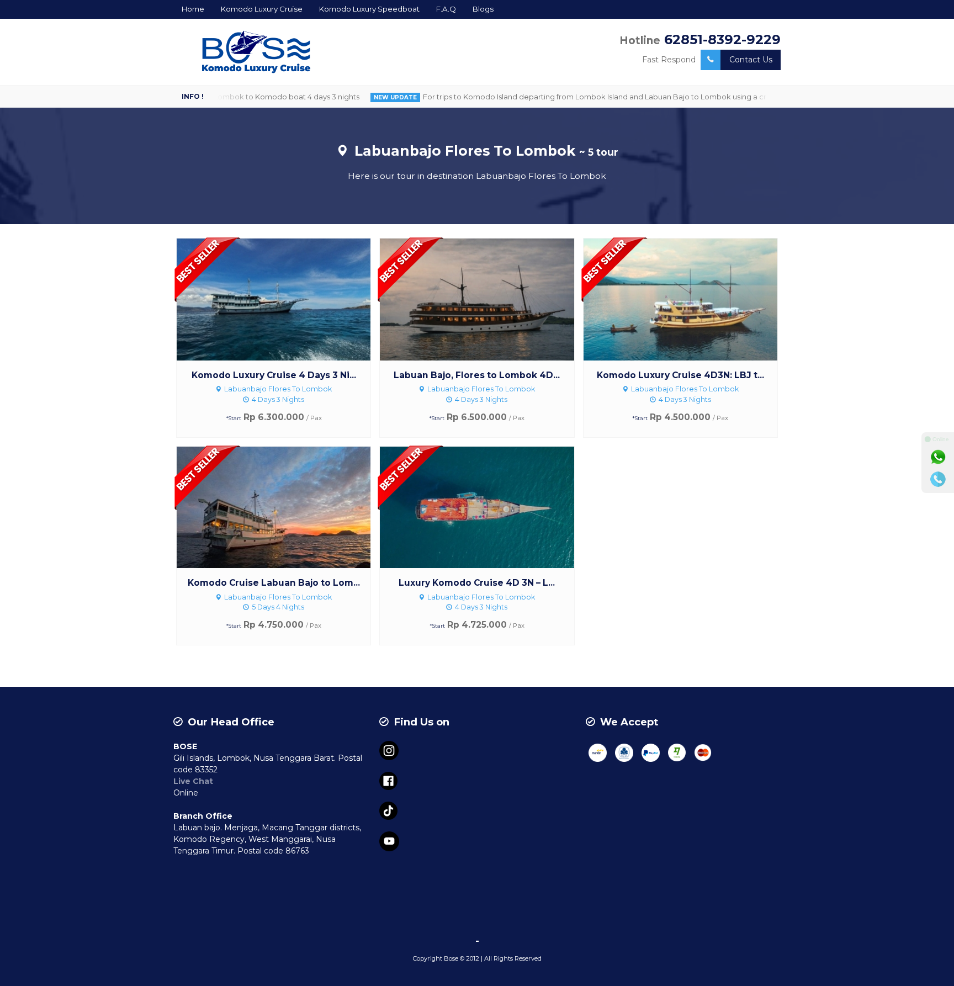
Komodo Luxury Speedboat (369, 8)
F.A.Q (446, 8)
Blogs (483, 8)
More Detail (283, 299)
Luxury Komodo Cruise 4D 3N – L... (477, 582)
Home (193, 8)
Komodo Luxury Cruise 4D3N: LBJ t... (680, 375)
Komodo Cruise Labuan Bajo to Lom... (274, 582)
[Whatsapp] (938, 457)
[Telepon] (938, 479)
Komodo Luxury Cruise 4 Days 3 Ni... (274, 375)
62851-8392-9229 (722, 39)
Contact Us (750, 60)
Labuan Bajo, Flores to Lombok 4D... (477, 375)
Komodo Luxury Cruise (262, 8)
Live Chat (193, 781)
